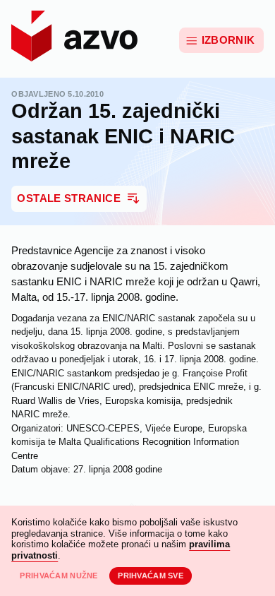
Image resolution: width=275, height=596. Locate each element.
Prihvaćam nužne (58, 575)
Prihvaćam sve (150, 575)
